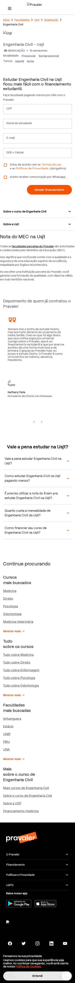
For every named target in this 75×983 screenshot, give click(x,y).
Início (6, 19)
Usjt (36, 19)
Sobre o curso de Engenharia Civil (27, 795)
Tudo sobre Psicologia (19, 678)
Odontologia (12, 614)
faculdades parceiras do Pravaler (33, 246)
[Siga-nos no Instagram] (37, 943)
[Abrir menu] (9, 8)
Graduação (51, 19)
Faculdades (22, 19)
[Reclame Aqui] (21, 921)
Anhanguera (12, 718)
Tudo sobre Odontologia (21, 685)
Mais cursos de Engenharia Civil (26, 788)
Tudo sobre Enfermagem (21, 670)
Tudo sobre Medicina (18, 655)
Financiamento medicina (21, 811)
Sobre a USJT (12, 803)
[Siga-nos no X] (24, 943)
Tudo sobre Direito (16, 662)
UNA (6, 749)
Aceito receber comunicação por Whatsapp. (38, 177)
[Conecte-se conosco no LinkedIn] (51, 943)
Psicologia (10, 606)
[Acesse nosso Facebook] (10, 943)
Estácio (8, 726)
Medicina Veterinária (18, 621)
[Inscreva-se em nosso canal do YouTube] (65, 943)
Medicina (9, 591)
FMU (6, 742)
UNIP (7, 734)
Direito (8, 598)
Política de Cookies (28, 966)
